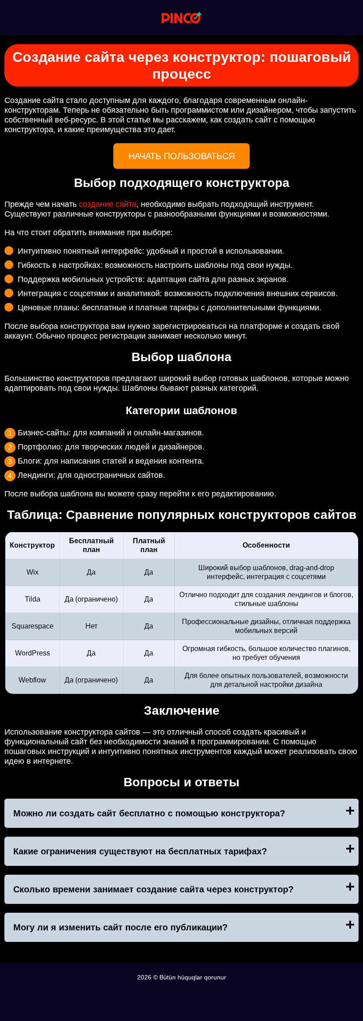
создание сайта (107, 204)
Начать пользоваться (181, 156)
